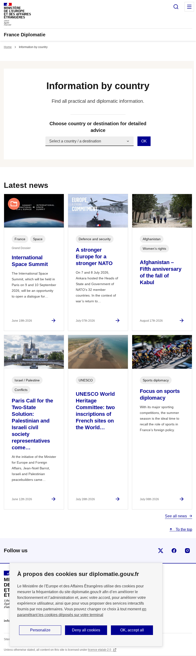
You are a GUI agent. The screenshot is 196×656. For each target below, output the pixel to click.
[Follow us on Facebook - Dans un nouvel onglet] (174, 550)
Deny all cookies (86, 630)
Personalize (40, 630)
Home (8, 47)
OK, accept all (132, 630)
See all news (176, 516)
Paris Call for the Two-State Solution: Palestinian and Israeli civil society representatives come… (32, 424)
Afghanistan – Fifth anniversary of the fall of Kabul (160, 272)
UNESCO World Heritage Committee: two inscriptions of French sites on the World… (95, 410)
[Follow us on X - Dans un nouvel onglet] (160, 550)
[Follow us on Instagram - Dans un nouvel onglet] (187, 550)
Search (176, 6)
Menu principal (189, 6)
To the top (183, 529)
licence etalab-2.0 (100, 649)
